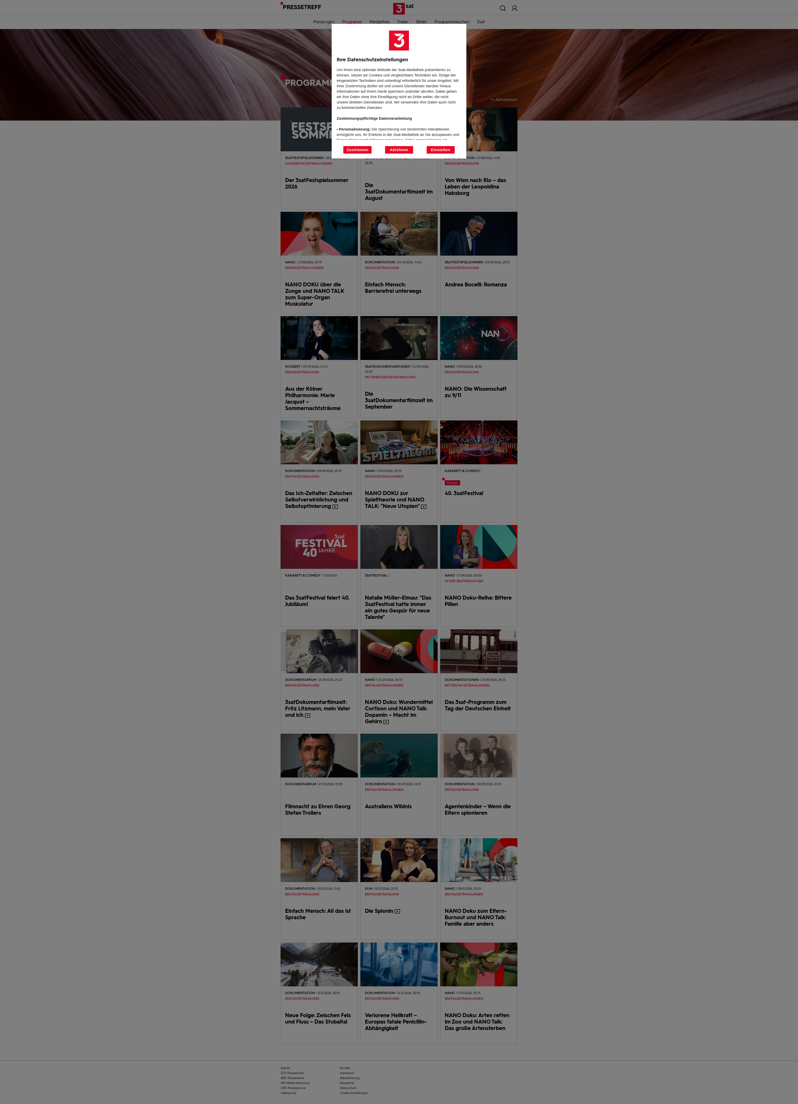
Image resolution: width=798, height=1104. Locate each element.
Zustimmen (357, 150)
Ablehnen (399, 150)
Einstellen (440, 150)
